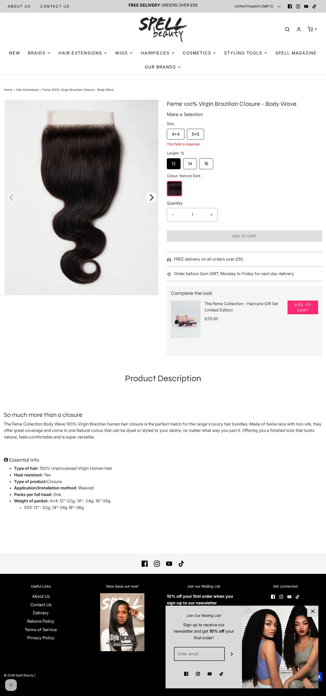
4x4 (176, 133)
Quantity (175, 203)
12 (174, 162)
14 (190, 162)
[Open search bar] (287, 29)
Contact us (55, 6)
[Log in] (299, 29)
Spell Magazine (296, 52)
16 (206, 162)
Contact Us (40, 604)
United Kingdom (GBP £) (254, 6)
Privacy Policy (40, 637)
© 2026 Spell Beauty (19, 675)
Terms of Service (41, 629)
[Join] (232, 654)
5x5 (195, 133)
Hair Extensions (27, 90)
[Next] (151, 197)
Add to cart (244, 236)
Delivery (41, 612)
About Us (19, 6)
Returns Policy (40, 621)
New (14, 52)
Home (8, 90)
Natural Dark (174, 188)
